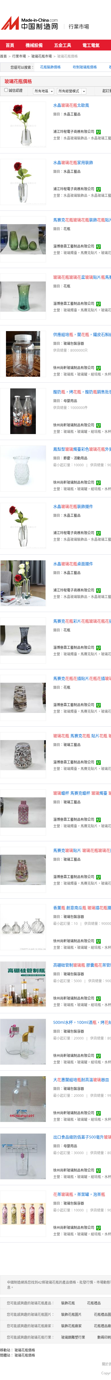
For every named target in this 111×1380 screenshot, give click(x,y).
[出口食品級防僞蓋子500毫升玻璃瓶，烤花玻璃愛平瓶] (23, 1156)
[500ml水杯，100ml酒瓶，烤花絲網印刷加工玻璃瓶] (23, 1041)
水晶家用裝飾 (73, 162)
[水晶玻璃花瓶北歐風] (23, 124)
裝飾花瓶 (68, 1303)
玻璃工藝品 (72, 744)
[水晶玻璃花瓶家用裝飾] (23, 181)
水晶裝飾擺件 (73, 506)
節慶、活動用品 (75, 458)
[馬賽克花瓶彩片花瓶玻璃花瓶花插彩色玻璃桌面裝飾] (23, 640)
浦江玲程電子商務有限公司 (73, 131)
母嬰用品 (70, 400)
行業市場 (79, 26)
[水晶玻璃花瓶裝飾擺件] (23, 525)
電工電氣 (91, 45)
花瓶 (66, 228)
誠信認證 (15, 90)
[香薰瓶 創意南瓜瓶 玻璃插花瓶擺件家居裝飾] (23, 926)
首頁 (10, 45)
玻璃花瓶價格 (25, 1350)
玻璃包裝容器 (73, 343)
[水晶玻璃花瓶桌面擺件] (23, 582)
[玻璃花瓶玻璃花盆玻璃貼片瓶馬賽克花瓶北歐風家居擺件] (23, 296)
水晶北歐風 (71, 105)
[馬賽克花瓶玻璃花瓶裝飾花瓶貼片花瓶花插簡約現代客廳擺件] (23, 238)
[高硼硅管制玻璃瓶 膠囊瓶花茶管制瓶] (23, 984)
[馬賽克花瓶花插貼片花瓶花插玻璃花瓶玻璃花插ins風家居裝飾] (23, 697)
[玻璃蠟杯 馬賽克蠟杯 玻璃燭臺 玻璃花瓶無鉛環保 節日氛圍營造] (23, 812)
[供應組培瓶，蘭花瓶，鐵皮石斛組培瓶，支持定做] (23, 353)
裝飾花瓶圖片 (71, 1314)
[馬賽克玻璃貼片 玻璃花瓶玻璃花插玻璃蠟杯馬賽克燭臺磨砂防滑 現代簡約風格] (23, 869)
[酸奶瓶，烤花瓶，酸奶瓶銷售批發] (23, 410)
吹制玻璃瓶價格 (85, 67)
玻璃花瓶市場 (41, 56)
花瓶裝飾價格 (50, 67)
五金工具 (62, 45)
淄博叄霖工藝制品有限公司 (73, 246)
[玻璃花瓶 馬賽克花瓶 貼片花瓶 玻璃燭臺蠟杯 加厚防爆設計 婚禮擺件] (23, 754)
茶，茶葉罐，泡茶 (79, 1194)
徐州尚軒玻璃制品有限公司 (73, 367)
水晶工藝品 (72, 114)
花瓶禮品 (94, 1303)
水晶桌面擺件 (73, 563)
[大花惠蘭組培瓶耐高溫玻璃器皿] (23, 1098)
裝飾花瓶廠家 (71, 1326)
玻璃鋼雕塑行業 (73, 1337)
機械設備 (34, 45)
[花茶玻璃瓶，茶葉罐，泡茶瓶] (23, 1213)
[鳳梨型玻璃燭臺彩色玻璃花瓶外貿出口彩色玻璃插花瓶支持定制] (23, 468)
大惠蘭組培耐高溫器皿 (81, 1079)
